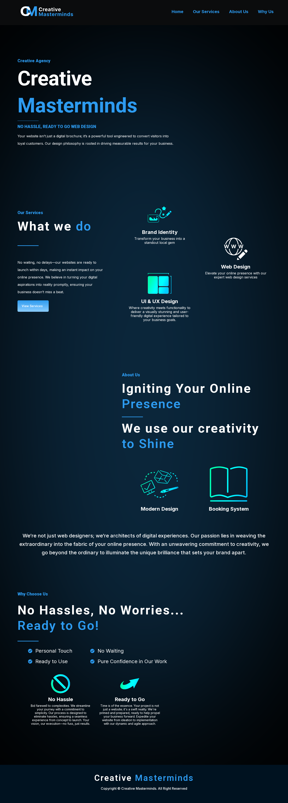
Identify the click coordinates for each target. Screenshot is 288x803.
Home (177, 11)
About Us (238, 11)
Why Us (266, 11)
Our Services (206, 11)
